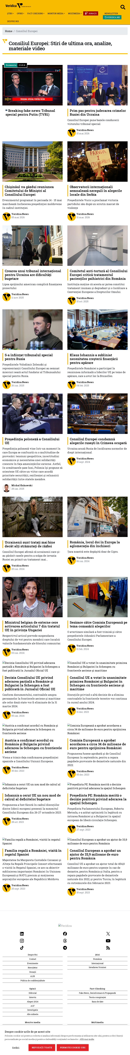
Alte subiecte (32, 1014)
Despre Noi (13, 21)
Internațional (97, 963)
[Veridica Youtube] (108, 940)
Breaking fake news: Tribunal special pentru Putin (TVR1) (30, 112)
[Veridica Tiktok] (22, 947)
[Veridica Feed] (108, 947)
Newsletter (111, 13)
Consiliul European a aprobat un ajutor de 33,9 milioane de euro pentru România (95, 854)
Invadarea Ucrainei (97, 967)
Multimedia (74, 13)
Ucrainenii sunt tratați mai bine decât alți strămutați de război (30, 544)
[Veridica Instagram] (22, 940)
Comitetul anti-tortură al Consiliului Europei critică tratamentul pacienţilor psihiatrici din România (98, 275)
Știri (9, 13)
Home (8, 31)
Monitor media (55, 13)
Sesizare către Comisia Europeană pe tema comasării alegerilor (98, 624)
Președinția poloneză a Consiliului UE (32, 441)
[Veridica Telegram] (65, 947)
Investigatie (32, 1010)
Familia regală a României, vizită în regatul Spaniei (33, 852)
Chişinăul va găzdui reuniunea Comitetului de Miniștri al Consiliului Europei (29, 191)
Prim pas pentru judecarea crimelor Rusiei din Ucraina (98, 112)
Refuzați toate (42, 1047)
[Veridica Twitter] (108, 933)
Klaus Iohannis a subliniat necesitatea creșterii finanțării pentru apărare (94, 359)
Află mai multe (87, 1039)
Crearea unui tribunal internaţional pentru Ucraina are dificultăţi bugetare (33, 275)
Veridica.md (113, 17)
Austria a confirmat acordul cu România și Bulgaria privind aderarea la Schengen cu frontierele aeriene (33, 746)
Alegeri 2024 (32, 1001)
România (97, 959)
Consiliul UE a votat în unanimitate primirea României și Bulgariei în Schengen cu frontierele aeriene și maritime (98, 683)
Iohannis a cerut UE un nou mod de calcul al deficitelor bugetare (33, 797)
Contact (32, 959)
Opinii (20, 13)
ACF (33, 1006)
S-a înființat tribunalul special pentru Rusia (29, 357)
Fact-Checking (35, 13)
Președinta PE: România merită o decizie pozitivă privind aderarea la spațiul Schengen (98, 799)
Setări (15, 1047)
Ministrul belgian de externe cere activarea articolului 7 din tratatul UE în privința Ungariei (32, 626)
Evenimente (32, 963)
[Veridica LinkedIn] (22, 933)
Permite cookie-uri (73, 1047)
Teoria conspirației (97, 997)
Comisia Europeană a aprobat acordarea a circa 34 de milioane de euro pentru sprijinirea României (98, 744)
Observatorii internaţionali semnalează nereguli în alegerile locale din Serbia (96, 191)
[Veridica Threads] (65, 940)
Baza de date (97, 1001)
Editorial (32, 993)
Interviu (32, 997)
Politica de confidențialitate (32, 980)
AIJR (32, 976)
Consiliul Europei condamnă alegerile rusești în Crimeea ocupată (98, 441)
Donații (93, 13)
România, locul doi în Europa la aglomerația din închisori (95, 544)
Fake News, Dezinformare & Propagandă (97, 993)
